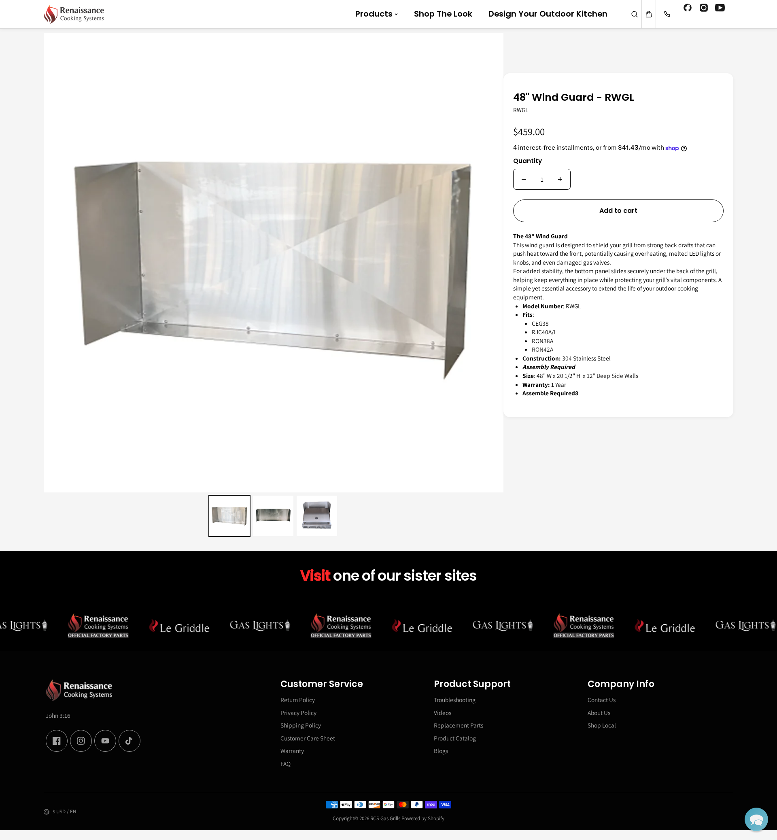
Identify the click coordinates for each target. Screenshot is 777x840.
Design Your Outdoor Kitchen (547, 13)
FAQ (285, 763)
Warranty (292, 751)
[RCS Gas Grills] (74, 14)
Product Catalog (455, 738)
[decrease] (524, 179)
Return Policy (297, 700)
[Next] (491, 262)
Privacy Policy (298, 712)
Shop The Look (443, 13)
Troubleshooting (455, 700)
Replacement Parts (458, 725)
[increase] (560, 179)
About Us (599, 712)
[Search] (634, 14)
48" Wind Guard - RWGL (573, 97)
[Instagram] (703, 8)
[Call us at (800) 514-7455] (667, 14)
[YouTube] (720, 8)
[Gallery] (273, 286)
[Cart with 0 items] (649, 14)
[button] (756, 819)
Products (374, 13)
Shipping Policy (300, 725)
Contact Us (602, 700)
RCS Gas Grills (385, 818)
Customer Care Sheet (307, 738)
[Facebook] (687, 8)
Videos (442, 712)
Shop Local (602, 725)
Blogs (441, 751)
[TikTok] (129, 741)
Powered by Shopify (422, 818)
